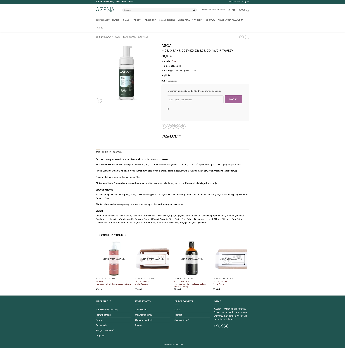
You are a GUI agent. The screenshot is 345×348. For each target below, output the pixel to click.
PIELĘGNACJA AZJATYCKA (230, 20)
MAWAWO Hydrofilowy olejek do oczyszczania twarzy (114, 282)
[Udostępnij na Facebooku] (164, 126)
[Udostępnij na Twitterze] (168, 126)
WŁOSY (137, 20)
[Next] (249, 267)
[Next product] (241, 37)
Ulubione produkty (144, 320)
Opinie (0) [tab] (106, 152)
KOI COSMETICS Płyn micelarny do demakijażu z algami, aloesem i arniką (190, 283)
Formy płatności (103, 315)
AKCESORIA (150, 20)
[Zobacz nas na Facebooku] (243, 2)
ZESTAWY (210, 20)
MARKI (100, 28)
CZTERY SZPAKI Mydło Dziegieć (142, 282)
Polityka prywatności (105, 330)
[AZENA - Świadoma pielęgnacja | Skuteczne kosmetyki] (107, 10)
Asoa (174, 61)
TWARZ (115, 20)
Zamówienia (141, 309)
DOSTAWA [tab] (117, 152)
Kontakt (178, 315)
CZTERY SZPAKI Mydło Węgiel (220, 282)
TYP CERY (197, 20)
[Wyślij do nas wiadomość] (248, 2)
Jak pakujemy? (182, 320)
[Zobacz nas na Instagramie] (245, 2)
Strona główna (103, 37)
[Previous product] (247, 37)
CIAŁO (126, 20)
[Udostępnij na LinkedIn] (183, 126)
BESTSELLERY (103, 20)
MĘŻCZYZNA (184, 20)
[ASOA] (171, 136)
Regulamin (101, 336)
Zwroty (99, 320)
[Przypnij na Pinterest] (178, 126)
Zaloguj (138, 325)
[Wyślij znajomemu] (173, 126)
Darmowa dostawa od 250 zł (214, 10)
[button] (229, 10)
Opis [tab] (98, 152)
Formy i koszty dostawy (107, 309)
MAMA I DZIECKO (167, 20)
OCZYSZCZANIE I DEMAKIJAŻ (135, 37)
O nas (177, 309)
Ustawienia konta (143, 315)
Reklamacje (101, 325)
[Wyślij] (194, 10)
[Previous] (96, 267)
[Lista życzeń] (233, 10)
